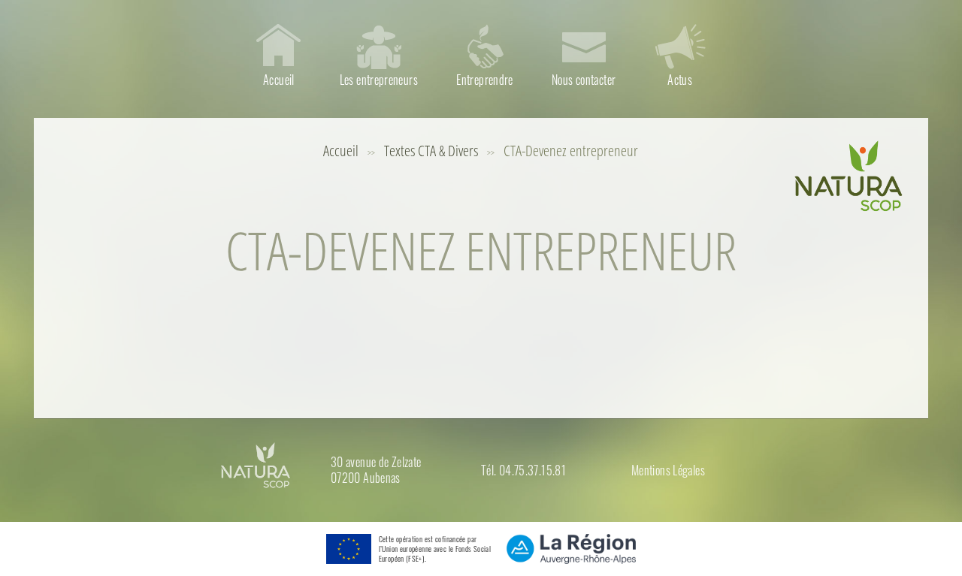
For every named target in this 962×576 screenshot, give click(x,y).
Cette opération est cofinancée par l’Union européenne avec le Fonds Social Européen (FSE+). (435, 549)
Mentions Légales (668, 470)
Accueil (340, 150)
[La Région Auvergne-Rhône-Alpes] (572, 549)
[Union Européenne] (345, 549)
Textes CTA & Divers (431, 150)
